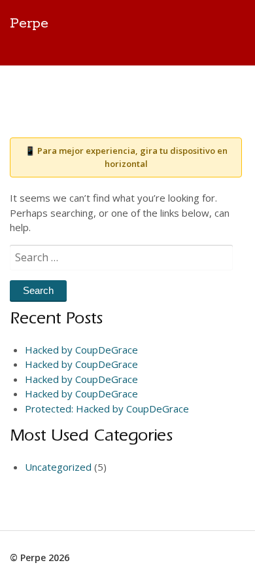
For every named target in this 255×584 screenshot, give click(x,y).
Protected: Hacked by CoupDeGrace (107, 408)
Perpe (29, 23)
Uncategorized (58, 466)
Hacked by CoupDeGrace (81, 349)
